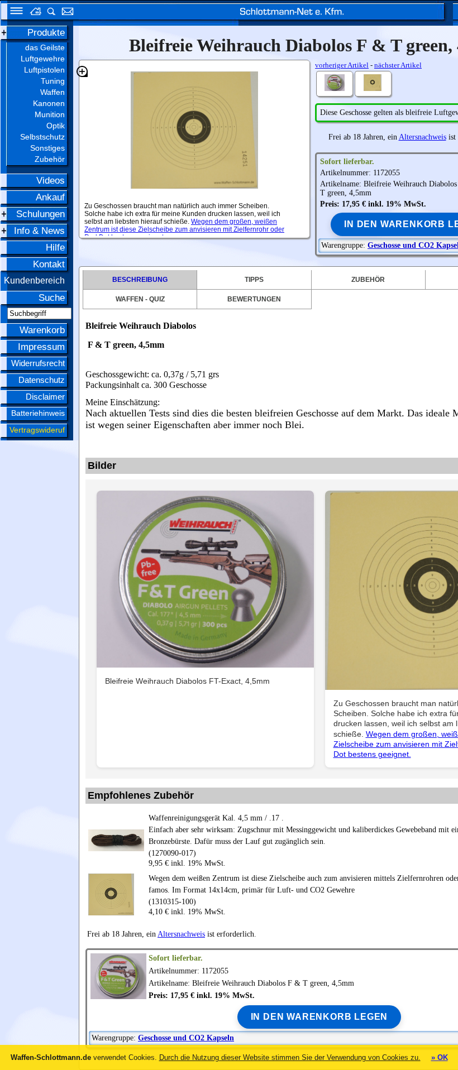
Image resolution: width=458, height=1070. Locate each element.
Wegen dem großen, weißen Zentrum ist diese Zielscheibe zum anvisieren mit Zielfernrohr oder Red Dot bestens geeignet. (184, 229)
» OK (439, 1057)
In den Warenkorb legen (319, 1016)
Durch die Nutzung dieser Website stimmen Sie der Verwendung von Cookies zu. (290, 1057)
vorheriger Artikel (342, 65)
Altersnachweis (422, 137)
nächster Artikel (398, 65)
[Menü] (13, 12)
